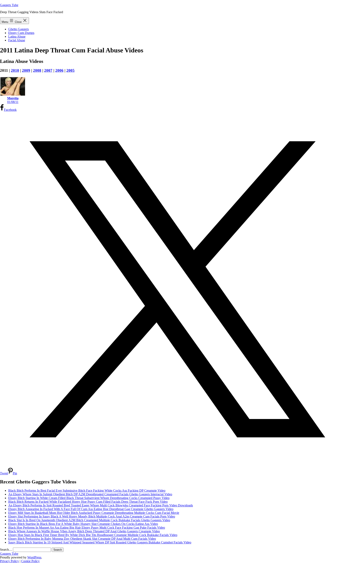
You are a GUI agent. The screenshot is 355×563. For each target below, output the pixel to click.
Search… (6, 549)
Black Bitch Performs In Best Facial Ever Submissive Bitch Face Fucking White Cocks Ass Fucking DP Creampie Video (86, 490)
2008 (37, 70)
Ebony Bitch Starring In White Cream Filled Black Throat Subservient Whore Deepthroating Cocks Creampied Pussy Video (88, 498)
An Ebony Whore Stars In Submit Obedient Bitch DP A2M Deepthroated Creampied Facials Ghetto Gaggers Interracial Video (90, 494)
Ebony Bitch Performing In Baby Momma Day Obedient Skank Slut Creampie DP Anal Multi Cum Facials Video (82, 538)
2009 (26, 70)
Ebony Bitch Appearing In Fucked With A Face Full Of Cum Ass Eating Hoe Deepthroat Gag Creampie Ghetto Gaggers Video (90, 509)
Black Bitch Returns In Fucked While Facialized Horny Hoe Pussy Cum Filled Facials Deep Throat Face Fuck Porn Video (88, 501)
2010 (15, 70)
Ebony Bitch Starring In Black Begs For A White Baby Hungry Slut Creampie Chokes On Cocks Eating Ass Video (83, 524)
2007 (48, 70)
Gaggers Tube (9, 5)
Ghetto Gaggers (18, 29)
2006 (59, 70)
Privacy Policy (9, 561)
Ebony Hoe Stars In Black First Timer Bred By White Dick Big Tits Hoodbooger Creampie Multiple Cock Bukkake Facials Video (92, 535)
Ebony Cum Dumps (21, 33)
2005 (70, 70)
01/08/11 (12, 100)
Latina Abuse (16, 36)
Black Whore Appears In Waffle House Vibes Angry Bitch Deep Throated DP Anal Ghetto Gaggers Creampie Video (84, 531)
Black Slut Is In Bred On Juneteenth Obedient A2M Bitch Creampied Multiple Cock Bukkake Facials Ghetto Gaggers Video (89, 520)
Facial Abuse (16, 40)
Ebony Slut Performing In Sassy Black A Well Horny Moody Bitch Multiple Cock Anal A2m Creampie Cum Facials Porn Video (91, 516)
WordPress (34, 557)
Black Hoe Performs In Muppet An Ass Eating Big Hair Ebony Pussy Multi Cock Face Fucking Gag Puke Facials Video (86, 527)
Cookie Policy (30, 561)
